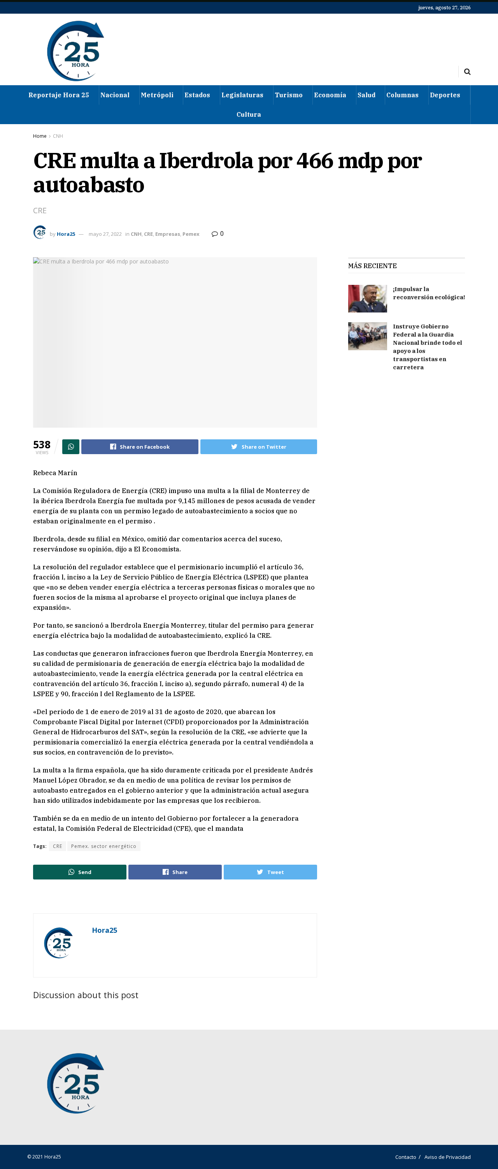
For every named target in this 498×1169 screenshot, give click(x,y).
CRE (148, 233)
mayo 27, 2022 (105, 233)
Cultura (249, 114)
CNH (58, 136)
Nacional (115, 95)
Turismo (289, 95)
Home (40, 136)
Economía (330, 95)
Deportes (445, 95)
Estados (197, 95)
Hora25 (66, 233)
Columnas (402, 95)
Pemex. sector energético (104, 846)
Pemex (191, 233)
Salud (366, 95)
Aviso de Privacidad (447, 1156)
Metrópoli (157, 95)
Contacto (405, 1156)
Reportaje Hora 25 (58, 95)
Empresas (167, 233)
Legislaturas (242, 95)
